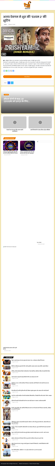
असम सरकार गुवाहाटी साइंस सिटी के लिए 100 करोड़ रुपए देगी (24, 377)
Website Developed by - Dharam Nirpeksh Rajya (29, 463)
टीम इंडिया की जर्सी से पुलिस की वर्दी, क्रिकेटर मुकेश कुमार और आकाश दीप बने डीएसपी (30, 390)
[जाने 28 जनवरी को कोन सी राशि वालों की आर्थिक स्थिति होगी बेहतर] (10, 146)
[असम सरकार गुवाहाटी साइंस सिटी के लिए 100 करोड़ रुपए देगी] (6, 378)
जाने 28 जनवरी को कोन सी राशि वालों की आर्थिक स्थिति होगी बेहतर (10, 152)
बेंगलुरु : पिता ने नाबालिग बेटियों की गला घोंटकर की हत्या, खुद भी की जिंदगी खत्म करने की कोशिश (30, 427)
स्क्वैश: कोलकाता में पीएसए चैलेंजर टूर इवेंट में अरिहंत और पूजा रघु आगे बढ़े (27, 438)
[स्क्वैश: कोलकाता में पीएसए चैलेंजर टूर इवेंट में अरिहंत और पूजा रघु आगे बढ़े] (6, 440)
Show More (27, 76)
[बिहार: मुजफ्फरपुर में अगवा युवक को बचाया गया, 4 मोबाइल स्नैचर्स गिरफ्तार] (6, 362)
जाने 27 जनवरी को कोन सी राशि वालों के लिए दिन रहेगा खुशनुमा (27, 152)
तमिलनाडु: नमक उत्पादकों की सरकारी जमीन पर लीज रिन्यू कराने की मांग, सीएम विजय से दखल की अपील (30, 422)
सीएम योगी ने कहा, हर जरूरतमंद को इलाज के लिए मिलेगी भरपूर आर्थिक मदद (16, 101)
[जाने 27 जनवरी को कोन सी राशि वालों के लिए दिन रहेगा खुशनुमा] (27, 146)
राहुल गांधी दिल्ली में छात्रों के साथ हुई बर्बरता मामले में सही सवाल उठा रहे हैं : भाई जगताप (30, 432)
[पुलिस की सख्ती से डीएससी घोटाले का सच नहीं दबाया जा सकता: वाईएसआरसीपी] (6, 403)
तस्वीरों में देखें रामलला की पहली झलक (10, 348)
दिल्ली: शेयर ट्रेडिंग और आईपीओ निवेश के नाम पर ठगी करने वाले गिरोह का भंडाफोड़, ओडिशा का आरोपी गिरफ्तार (31, 408)
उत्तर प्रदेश (6, 94)
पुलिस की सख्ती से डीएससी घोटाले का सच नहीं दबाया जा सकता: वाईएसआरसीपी (28, 400)
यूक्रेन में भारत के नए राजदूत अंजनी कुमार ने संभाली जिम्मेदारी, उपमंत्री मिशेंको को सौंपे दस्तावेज (29, 444)
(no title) (39, 242)
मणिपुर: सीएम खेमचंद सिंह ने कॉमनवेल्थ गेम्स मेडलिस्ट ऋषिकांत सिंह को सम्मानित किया (30, 371)
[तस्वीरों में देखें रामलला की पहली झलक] (10, 296)
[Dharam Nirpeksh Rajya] (27, 5)
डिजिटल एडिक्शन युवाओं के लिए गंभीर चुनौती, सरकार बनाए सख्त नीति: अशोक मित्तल (29, 366)
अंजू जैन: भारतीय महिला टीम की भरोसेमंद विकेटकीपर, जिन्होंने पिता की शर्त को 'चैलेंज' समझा (31, 395)
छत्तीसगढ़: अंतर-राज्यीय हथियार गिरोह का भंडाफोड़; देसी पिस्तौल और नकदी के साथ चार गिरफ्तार (30, 383)
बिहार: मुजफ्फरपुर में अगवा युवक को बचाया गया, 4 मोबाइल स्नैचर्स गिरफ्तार (27, 360)
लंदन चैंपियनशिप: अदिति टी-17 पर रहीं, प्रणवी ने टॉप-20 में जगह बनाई (26, 449)
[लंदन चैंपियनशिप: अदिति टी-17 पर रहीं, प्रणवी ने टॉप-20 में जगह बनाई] (6, 453)
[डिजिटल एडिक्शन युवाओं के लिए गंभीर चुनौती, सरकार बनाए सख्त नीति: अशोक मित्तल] (6, 367)
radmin (5, 24)
